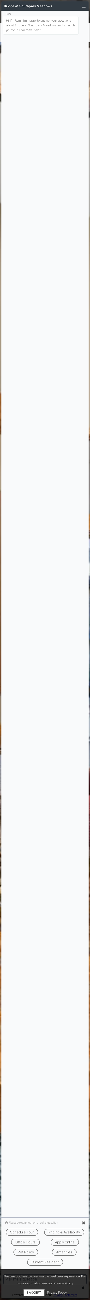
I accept (34, 1292)
